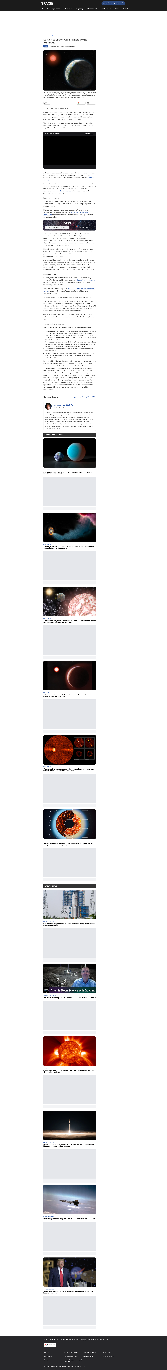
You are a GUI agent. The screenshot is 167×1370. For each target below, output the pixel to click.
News (45, 46)
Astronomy (67, 9)
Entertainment (91, 9)
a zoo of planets (69, 184)
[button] (120, 3)
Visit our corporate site (100, 1339)
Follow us (82, 103)
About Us (46, 1352)
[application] (69, 150)
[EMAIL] (72, 405)
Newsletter (92, 103)
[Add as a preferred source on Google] (50, 1345)
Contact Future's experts (71, 1352)
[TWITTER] (67, 405)
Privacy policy (107, 1352)
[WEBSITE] (69, 405)
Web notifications (108, 1356)
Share (47, 103)
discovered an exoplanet (61, 191)
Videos (117, 9)
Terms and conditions (90, 1352)
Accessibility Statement (70, 1356)
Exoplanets (55, 36)
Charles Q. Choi (54, 46)
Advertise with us (88, 1356)
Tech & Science (106, 9)
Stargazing (79, 9)
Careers (46, 1360)
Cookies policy (48, 1356)
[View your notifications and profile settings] (115, 3)
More (125, 9)
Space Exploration (53, 9)
